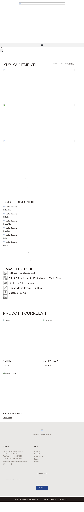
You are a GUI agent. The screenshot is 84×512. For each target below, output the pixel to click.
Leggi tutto (7, 365)
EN (1, 48)
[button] (42, 45)
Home (55, 64)
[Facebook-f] (8, 464)
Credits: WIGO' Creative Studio (56, 499)
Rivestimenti (63, 64)
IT (3, 48)
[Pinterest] (11, 464)
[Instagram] (4, 464)
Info (36, 446)
